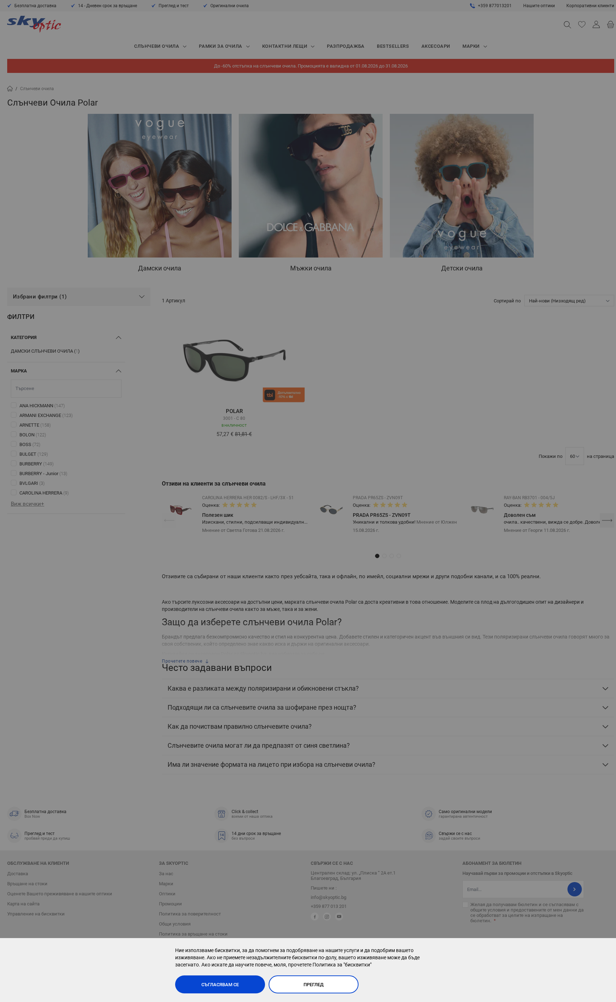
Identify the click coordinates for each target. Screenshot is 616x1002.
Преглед (314, 984)
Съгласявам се (220, 984)
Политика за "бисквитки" (341, 965)
